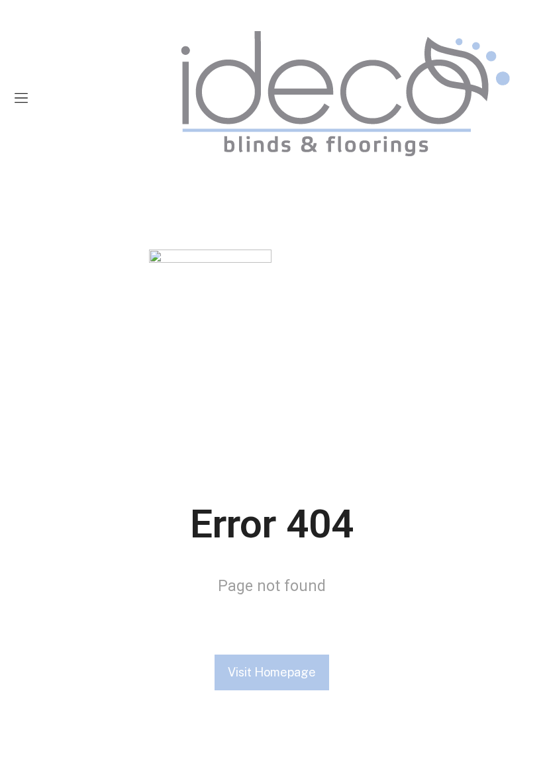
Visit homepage (272, 672)
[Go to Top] (523, 761)
